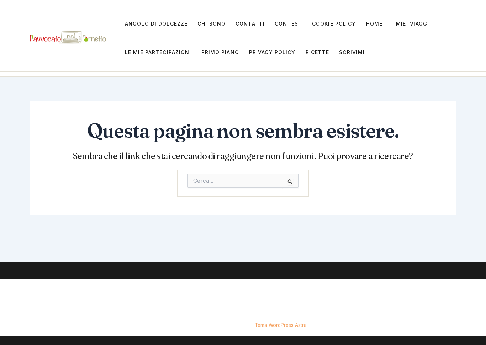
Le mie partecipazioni (158, 52)
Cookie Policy (334, 24)
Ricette (317, 52)
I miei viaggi (410, 24)
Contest (288, 24)
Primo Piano (220, 52)
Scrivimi (352, 52)
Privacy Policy (272, 52)
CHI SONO (211, 24)
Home (374, 24)
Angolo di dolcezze (156, 24)
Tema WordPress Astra (281, 325)
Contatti (250, 24)
